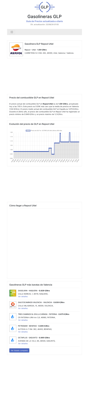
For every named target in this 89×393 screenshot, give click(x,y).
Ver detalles (23, 296)
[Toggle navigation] (12, 32)
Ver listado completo (19, 350)
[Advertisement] (44, 76)
